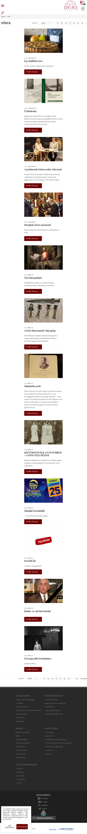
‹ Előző (43, 23)
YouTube (44, 802)
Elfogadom (22, 827)
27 (58, 23)
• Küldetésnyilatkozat (22, 743)
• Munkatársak (20, 747)
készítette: (53, 829)
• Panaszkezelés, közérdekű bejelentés (58, 743)
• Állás (17, 736)
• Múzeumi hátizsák (21, 707)
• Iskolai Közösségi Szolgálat (25, 700)
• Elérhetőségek (20, 714)
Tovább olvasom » (32, 72)
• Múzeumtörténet (21, 740)
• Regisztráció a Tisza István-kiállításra (28, 710)
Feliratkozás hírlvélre (44, 818)
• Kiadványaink (20, 754)
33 (82, 23)
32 (78, 23)
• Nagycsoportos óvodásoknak (55, 703)
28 (62, 23)
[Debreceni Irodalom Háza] (83, 2)
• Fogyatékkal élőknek (52, 710)
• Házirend (48, 754)
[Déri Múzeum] (70, 5)
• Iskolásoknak (49, 707)
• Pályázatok (19, 772)
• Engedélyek (19, 776)
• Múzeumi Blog (20, 757)
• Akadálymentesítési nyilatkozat (56, 740)
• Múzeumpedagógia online (54, 714)
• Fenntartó (19, 769)
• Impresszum (49, 736)
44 (77, 678)
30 (70, 23)
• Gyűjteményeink (21, 750)
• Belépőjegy (19, 721)
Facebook (44, 798)
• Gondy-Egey (49, 732)
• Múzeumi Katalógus (22, 732)
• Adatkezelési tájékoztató (54, 747)
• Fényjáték (19, 703)
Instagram (44, 805)
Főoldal (3, 16)
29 (66, 23)
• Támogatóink (20, 779)
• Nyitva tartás (20, 718)
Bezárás (28, 809)
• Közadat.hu (49, 750)
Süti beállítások (9, 826)
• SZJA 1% (18, 783)
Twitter (44, 809)
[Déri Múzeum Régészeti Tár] (82, 8)
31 (74, 23)
